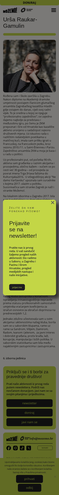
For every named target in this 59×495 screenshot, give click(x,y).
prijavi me (17, 287)
